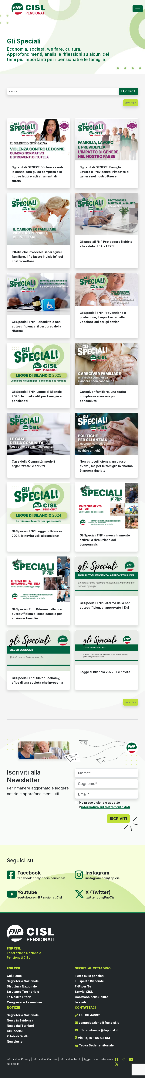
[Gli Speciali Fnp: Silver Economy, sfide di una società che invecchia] (38, 650)
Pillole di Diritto (18, 1036)
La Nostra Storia (19, 997)
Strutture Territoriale (23, 992)
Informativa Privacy (18, 1059)
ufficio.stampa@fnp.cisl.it (98, 1030)
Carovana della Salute (91, 997)
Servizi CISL (84, 992)
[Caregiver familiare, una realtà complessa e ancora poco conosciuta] (106, 364)
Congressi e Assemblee (24, 1002)
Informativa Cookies (45, 1059)
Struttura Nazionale (22, 986)
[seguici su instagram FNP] (125, 1059)
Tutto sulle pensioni (89, 976)
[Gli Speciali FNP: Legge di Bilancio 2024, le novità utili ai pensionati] (38, 503)
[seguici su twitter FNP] (117, 1064)
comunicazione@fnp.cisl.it (98, 1023)
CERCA (130, 91)
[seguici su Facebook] (118, 1059)
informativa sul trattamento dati (105, 807)
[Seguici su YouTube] (13, 894)
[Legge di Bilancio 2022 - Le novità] (106, 647)
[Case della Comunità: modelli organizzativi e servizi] (38, 434)
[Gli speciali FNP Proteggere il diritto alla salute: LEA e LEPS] (106, 214)
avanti (130, 103)
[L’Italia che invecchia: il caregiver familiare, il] (38, 219)
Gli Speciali (15, 1031)
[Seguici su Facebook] (12, 874)
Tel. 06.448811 (89, 1015)
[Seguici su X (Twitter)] (79, 894)
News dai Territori (20, 1026)
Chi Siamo (14, 976)
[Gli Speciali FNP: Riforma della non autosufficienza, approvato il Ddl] (106, 576)
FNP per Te (83, 986)
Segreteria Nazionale (23, 981)
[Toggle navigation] (138, 8)
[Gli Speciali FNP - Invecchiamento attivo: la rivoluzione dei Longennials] (106, 506)
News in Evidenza (20, 1020)
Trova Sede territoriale (96, 1045)
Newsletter (15, 1041)
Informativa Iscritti (70, 1059)
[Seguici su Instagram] (80, 874)
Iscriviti (80, 1002)
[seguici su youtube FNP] (132, 1059)
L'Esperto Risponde (89, 981)
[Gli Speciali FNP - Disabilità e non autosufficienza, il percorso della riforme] (38, 294)
